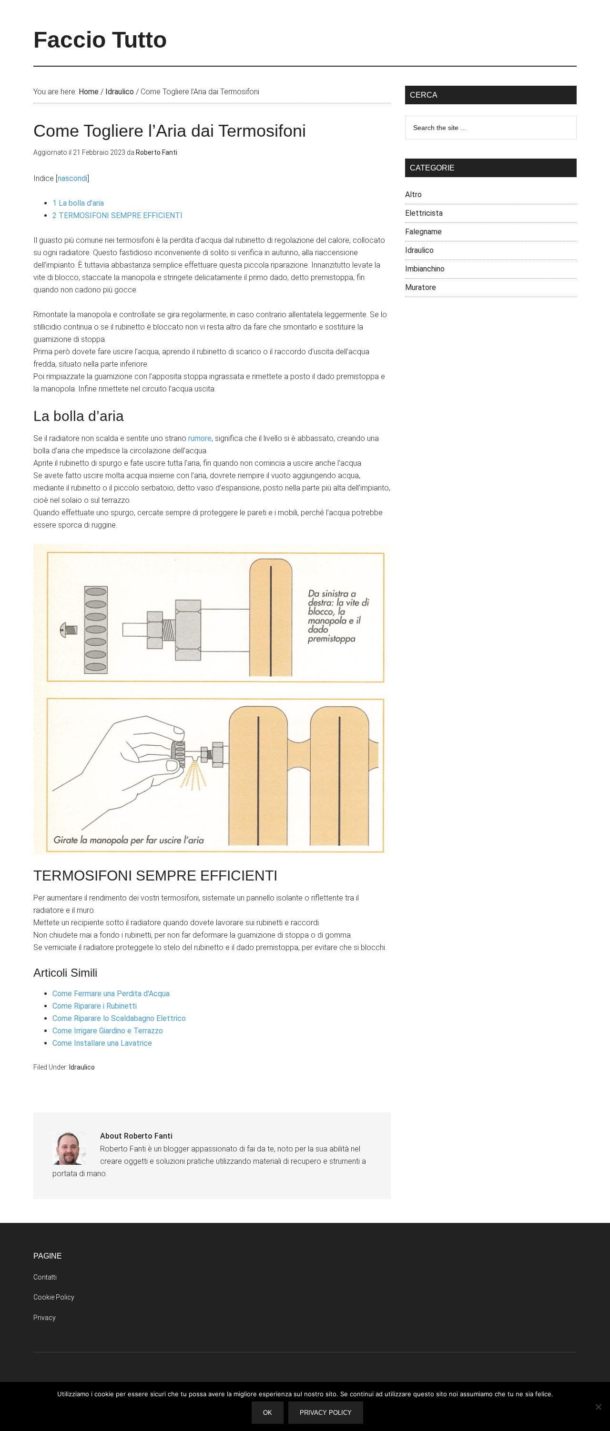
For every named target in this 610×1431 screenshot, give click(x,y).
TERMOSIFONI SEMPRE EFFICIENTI (117, 215)
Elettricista (424, 213)
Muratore (420, 287)
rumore (200, 438)
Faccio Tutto (100, 39)
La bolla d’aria (78, 203)
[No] (598, 1406)
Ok (267, 1412)
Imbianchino (425, 268)
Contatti (45, 1277)
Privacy (44, 1317)
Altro (413, 194)
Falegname (423, 231)
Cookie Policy (53, 1297)
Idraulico (82, 1067)
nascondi (72, 178)
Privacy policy (326, 1412)
